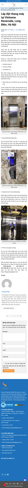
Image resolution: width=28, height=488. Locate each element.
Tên (4, 343)
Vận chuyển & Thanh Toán (8, 450)
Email (4, 350)
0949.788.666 (10, 418)
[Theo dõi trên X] (5, 475)
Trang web (5, 356)
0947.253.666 (4, 422)
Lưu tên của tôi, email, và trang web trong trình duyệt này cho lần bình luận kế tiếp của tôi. (14, 365)
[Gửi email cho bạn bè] (15, 316)
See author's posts (9, 308)
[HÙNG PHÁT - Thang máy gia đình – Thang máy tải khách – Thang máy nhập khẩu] (14, 4)
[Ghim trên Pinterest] (18, 316)
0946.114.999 (10, 439)
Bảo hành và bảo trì (7, 453)
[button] (2, 4)
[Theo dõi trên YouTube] (8, 475)
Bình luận (5, 331)
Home (2, 8)
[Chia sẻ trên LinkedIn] (21, 316)
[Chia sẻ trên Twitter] (12, 316)
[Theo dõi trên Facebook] (2, 475)
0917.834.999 (7, 420)
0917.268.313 (16, 420)
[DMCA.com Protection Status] (19, 405)
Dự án (6, 8)
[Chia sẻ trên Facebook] (10, 316)
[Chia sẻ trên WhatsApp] (7, 316)
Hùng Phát (5, 292)
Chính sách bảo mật (7, 447)
